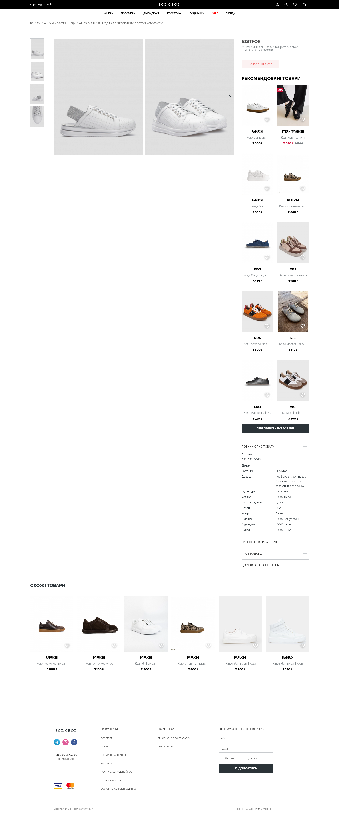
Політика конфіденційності (117, 772)
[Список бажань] (295, 4)
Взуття (61, 23)
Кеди (72, 23)
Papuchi (257, 131)
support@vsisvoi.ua (42, 4)
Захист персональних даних (118, 789)
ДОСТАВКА (106, 738)
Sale (215, 13)
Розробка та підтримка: (255, 809)
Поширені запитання (113, 755)
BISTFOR (251, 41)
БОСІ (257, 269)
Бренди (230, 13)
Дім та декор (151, 13)
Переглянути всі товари (275, 428)
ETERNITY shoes (293, 131)
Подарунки (197, 13)
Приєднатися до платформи (175, 738)
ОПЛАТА (105, 746)
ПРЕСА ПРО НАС (166, 746)
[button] (37, 130)
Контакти (106, 763)
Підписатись (246, 768)
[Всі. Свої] (169, 4)
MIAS (293, 269)
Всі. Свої (35, 23)
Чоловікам (128, 13)
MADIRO (287, 657)
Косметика (174, 13)
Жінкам (108, 13)
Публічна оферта (111, 780)
